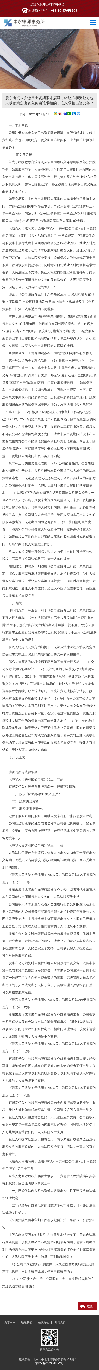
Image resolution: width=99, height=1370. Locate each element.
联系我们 (26, 1322)
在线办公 (43, 1322)
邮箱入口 (60, 1322)
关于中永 (9, 1322)
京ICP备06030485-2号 (49, 1363)
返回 (90, 1306)
